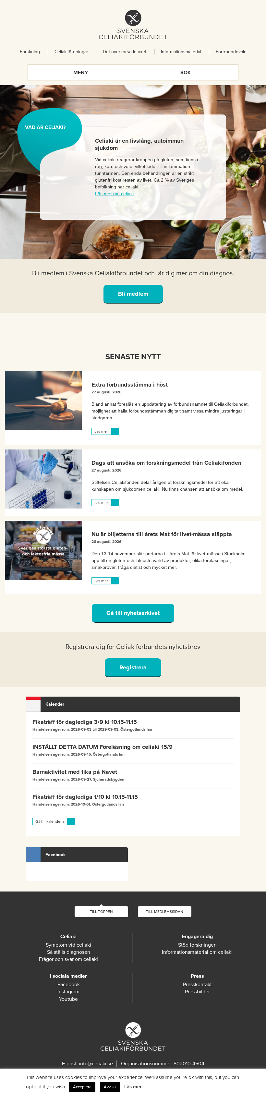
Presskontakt (197, 984)
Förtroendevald (231, 51)
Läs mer (101, 431)
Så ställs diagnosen (68, 952)
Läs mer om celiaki (114, 193)
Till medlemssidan (164, 911)
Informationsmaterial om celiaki (197, 952)
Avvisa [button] (110, 1087)
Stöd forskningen (197, 945)
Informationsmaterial (181, 51)
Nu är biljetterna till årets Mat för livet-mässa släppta (161, 534)
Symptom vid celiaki (68, 945)
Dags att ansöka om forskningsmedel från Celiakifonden (166, 462)
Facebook (68, 984)
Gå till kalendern (49, 821)
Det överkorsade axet (124, 51)
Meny (80, 72)
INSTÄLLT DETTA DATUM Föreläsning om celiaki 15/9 (102, 746)
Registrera (133, 667)
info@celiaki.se (96, 1063)
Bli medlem (133, 293)
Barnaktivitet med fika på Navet (74, 771)
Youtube (68, 999)
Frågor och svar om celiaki (68, 959)
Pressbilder (197, 991)
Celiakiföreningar (71, 51)
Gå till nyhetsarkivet (133, 612)
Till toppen (101, 911)
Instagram (68, 991)
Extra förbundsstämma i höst (129, 384)
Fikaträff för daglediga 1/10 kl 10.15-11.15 (85, 796)
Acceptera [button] (82, 1087)
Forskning (30, 51)
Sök (185, 72)
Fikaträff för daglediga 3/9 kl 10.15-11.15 (84, 721)
